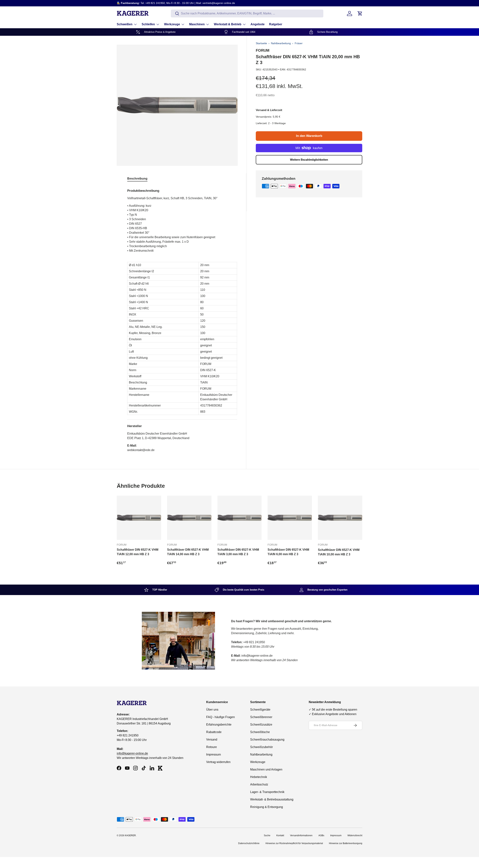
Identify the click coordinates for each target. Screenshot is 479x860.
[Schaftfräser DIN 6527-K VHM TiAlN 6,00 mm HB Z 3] (290, 518)
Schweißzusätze (261, 724)
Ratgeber (275, 24)
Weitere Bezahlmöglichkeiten (309, 159)
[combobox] (247, 13)
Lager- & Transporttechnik (267, 792)
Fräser (299, 43)
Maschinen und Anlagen (266, 769)
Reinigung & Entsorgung (266, 807)
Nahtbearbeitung (281, 43)
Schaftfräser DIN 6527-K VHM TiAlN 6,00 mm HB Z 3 (288, 552)
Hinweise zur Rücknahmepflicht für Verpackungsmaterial (294, 843)
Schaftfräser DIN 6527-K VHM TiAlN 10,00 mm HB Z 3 (338, 552)
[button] (360, 13)
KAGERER (130, 835)
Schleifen (148, 24)
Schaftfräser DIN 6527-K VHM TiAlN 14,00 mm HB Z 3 (188, 552)
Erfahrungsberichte (218, 724)
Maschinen (197, 24)
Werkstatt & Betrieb (227, 24)
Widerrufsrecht (354, 835)
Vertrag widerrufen (218, 762)
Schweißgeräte (260, 709)
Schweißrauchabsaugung (267, 739)
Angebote (258, 24)
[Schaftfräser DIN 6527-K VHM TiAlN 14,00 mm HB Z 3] (189, 518)
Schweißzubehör (261, 747)
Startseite (261, 43)
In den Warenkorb (309, 136)
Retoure (211, 747)
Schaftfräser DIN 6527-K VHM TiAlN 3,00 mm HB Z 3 (238, 552)
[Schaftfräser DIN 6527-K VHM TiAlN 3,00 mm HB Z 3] (239, 518)
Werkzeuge (172, 24)
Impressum (213, 754)
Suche (267, 835)
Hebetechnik (258, 777)
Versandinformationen (301, 835)
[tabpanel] (182, 319)
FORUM (262, 50)
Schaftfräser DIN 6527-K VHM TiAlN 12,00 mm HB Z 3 (137, 552)
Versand (211, 739)
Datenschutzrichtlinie (249, 843)
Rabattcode (214, 732)
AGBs (321, 835)
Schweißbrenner (261, 717)
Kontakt (280, 835)
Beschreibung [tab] (137, 178)
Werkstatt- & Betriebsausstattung (271, 799)
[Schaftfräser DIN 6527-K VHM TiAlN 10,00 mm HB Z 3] (340, 518)
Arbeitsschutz (259, 784)
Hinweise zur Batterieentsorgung (345, 843)
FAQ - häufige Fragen (220, 717)
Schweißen (124, 24)
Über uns (212, 709)
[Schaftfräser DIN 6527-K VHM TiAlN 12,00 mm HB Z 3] (139, 518)
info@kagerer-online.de (132, 753)
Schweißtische (260, 732)
